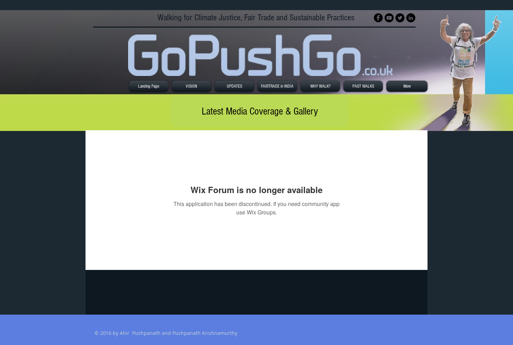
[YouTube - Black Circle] (389, 17)
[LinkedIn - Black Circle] (410, 17)
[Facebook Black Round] (378, 17)
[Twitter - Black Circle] (399, 17)
